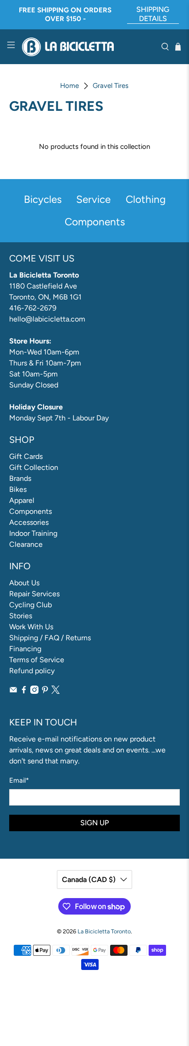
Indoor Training (33, 533)
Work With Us (31, 626)
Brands (20, 478)
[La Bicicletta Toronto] (88, 47)
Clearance (26, 544)
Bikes (18, 489)
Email (19, 780)
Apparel (21, 500)
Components (30, 511)
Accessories (29, 522)
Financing (25, 648)
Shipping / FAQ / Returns (50, 637)
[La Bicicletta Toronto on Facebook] (24, 691)
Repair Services (34, 593)
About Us (24, 582)
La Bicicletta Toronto (104, 931)
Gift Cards (26, 456)
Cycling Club (30, 604)
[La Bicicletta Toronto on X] (55, 691)
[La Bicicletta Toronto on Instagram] (34, 691)
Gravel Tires (110, 85)
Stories (20, 615)
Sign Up (94, 822)
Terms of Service (36, 659)
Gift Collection (33, 467)
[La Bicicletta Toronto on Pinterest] (45, 691)
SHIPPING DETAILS (152, 14)
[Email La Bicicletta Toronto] (13, 691)
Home (69, 85)
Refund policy (32, 670)
